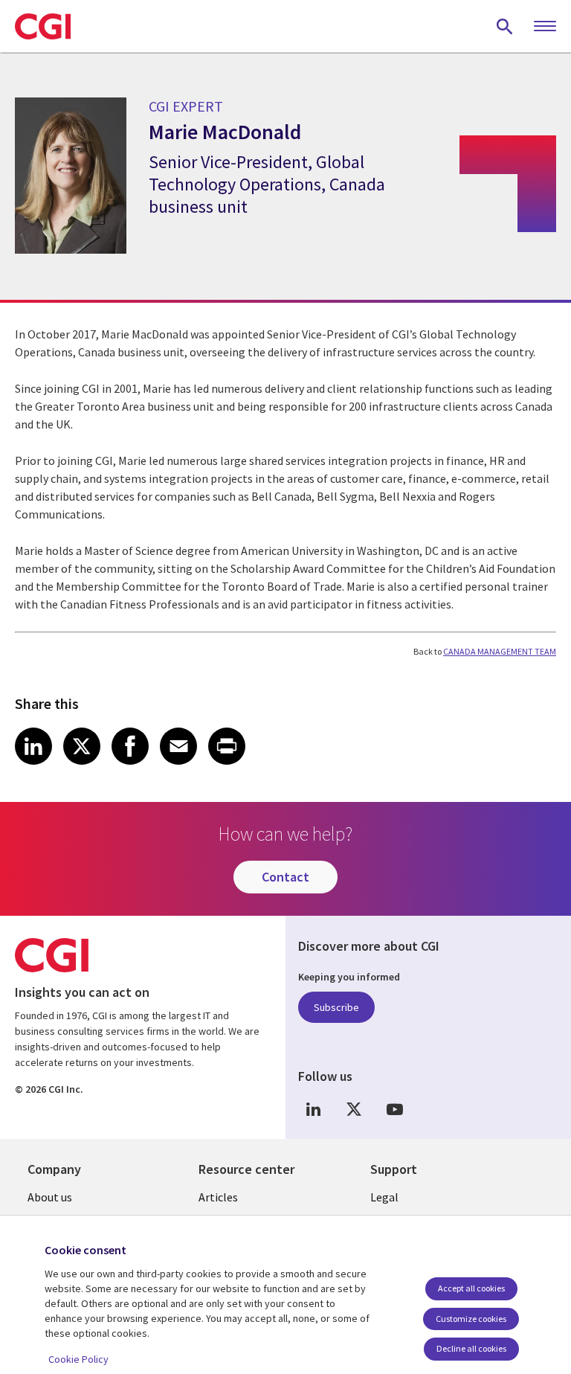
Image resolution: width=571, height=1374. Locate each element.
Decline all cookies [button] (471, 1348)
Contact (285, 876)
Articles (218, 1197)
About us (50, 1197)
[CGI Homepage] (43, 26)
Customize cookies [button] (471, 1318)
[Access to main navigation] (545, 27)
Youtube (395, 1110)
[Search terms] (504, 26)
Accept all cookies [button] (471, 1288)
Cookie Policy (78, 1359)
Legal (384, 1197)
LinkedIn (313, 1110)
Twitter (354, 1110)
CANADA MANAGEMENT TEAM (499, 651)
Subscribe (336, 1007)
